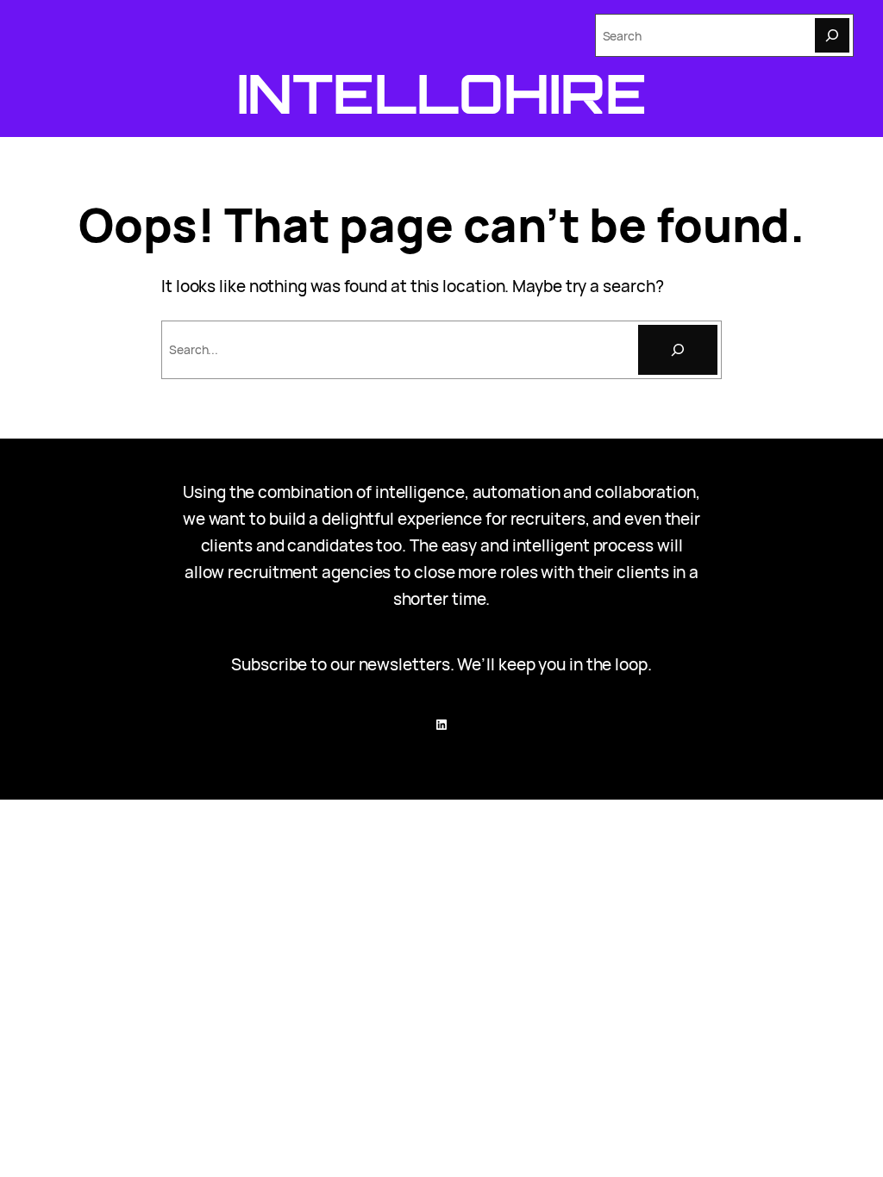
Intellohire (442, 93)
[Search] (832, 35)
